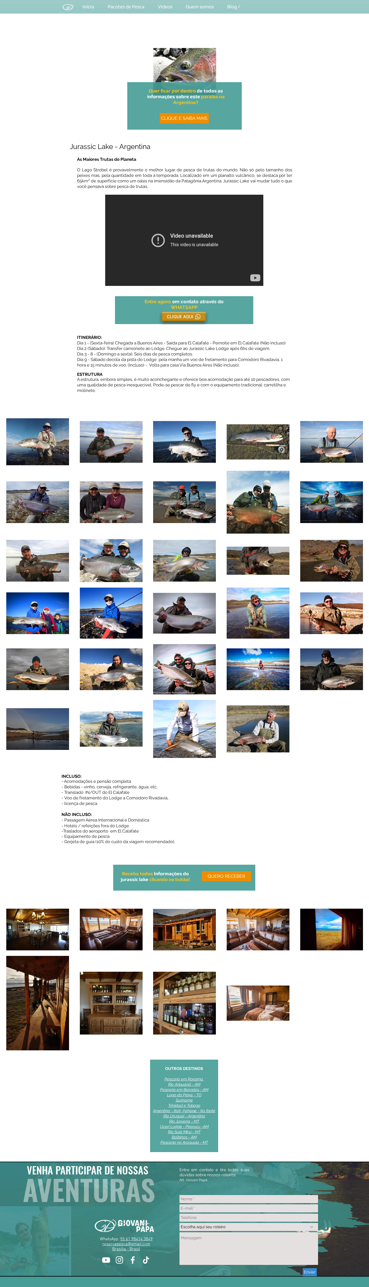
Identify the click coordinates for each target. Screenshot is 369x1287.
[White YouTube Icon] (106, 1260)
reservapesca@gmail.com (126, 1244)
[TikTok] (146, 1260)
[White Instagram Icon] (119, 1260)
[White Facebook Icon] (133, 1260)
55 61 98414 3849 (136, 1239)
